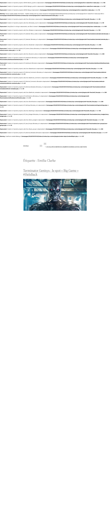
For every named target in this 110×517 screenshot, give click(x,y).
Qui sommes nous (77, 146)
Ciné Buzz (26, 145)
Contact (55, 146)
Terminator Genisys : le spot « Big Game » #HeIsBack (50, 172)
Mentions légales (62, 146)
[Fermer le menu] (45, 144)
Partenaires (70, 146)
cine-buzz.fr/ (49, 146)
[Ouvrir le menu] (41, 146)
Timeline (84, 146)
